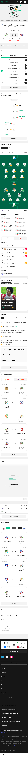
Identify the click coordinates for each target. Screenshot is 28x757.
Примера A (16, 20)
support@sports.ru (5, 732)
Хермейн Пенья (21, 221)
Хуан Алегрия (8, 230)
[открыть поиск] (17, 2)
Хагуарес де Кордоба (8, 38)
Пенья (20, 105)
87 (3, 326)
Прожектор (3, 701)
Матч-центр (10, 20)
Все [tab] (2, 317)
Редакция (3, 672)
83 (3, 344)
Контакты (3, 676)
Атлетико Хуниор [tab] (20, 317)
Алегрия (7, 124)
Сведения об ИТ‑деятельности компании (10, 721)
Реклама (3, 684)
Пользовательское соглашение (8, 705)
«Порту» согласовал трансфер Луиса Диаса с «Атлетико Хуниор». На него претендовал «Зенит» (13, 332)
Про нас (3, 668)
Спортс (2, 20)
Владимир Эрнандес (22, 233)
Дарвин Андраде (9, 225)
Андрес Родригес (22, 225)
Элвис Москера (8, 229)
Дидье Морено (21, 234)
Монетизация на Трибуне (7, 697)
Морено (20, 112)
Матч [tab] (2, 45)
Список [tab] (11, 148)
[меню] (25, 2)
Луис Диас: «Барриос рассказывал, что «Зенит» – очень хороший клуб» (14, 341)
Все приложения (14, 651)
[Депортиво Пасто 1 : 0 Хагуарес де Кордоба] (9, 40)
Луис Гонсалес (21, 217)
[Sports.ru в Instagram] (11, 657)
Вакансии (3, 680)
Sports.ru (4, 736)
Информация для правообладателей (9, 713)
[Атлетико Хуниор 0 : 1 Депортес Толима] (18, 40)
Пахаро (7, 129)
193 (3, 336)
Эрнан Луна (7, 221)
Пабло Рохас (21, 218)
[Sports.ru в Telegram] (3, 657)
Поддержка (4, 689)
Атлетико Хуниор (19, 38)
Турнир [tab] (23, 45)
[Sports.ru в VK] (7, 657)
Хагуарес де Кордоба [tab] (10, 317)
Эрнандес (21, 110)
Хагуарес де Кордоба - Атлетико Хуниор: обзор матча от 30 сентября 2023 (23, 20)
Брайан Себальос (22, 222)
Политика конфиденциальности (8, 709)
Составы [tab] (17, 45)
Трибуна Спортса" (5, 693)
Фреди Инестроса (22, 230)
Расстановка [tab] (4, 148)
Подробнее (15, 745)
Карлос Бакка (21, 226)
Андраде (7, 134)
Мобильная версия (14, 663)
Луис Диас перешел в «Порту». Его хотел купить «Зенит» (13, 323)
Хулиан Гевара (8, 226)
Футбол (6, 20)
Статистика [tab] (9, 45)
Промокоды (4, 725)
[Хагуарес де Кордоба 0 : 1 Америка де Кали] (10, 40)
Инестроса (21, 118)
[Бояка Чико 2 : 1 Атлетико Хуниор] (17, 40)
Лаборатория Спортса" (6, 717)
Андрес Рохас (4, 624)
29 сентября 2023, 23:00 (11, 31)
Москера (7, 122)
